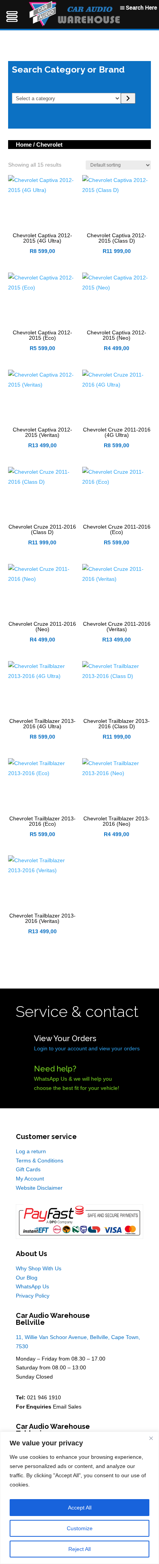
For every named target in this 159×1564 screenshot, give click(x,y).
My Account (30, 1178)
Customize (80, 1528)
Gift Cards (28, 1169)
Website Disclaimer (39, 1188)
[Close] (151, 1438)
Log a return (31, 1151)
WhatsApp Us (32, 1286)
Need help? (55, 1068)
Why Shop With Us (38, 1268)
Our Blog (26, 1278)
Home (24, 144)
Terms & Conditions (39, 1160)
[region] (79, 1498)
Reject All (79, 1549)
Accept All (79, 1507)
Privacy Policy (32, 1296)
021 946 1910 (44, 1397)
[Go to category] (128, 98)
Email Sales (67, 1407)
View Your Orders (65, 1038)
